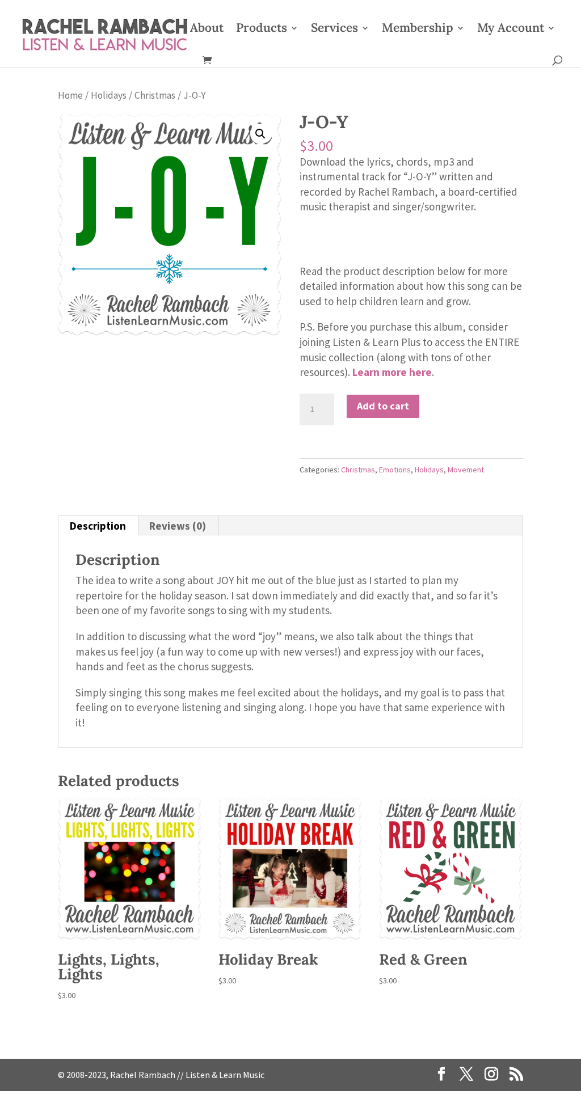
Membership (417, 29)
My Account (510, 29)
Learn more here (392, 372)
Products (261, 29)
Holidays (109, 95)
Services (334, 29)
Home (70, 95)
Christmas (154, 95)
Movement (466, 469)
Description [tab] (98, 526)
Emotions (395, 469)
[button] (260, 134)
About (207, 29)
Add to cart (383, 405)
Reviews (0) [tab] (177, 526)
